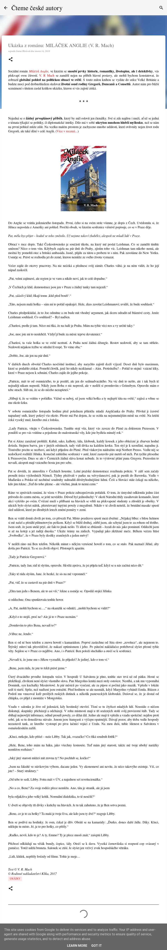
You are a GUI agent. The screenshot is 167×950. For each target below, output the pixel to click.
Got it (96, 946)
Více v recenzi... (67, 131)
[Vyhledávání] (161, 8)
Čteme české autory (37, 7)
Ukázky (15, 878)
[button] (10, 59)
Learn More (77, 946)
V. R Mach (46, 75)
